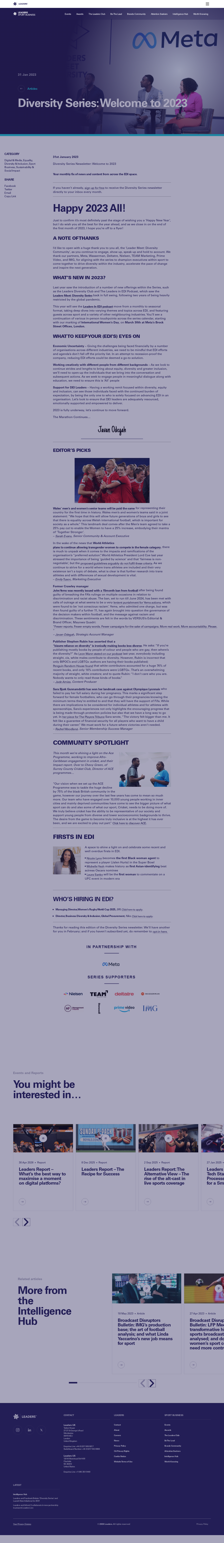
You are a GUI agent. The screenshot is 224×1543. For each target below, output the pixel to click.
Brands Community (172, 1445)
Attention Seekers (172, 1451)
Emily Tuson (63, 579)
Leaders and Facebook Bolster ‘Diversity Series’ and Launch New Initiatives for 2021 (35, 1499)
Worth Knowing (171, 1461)
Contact (117, 1424)
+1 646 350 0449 (83, 1471)
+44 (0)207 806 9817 (85, 1446)
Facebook (10, 185)
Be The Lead (169, 1440)
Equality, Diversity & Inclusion (18, 161)
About (116, 1430)
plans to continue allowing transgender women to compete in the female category (107, 547)
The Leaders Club (171, 1435)
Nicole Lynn (94, 858)
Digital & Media (13, 160)
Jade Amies (63, 682)
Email (7, 192)
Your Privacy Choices (22, 1524)
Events (167, 1424)
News (116, 1440)
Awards (167, 1430)
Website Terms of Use (123, 1461)
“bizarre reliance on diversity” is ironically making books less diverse (97, 646)
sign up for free (94, 188)
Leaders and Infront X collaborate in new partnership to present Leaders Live (35, 1506)
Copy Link (10, 196)
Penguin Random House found (73, 666)
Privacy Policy (120, 1445)
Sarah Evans (63, 536)
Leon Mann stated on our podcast (100, 654)
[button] (26, 1222)
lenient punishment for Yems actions (137, 602)
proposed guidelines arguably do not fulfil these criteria (116, 563)
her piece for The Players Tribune (83, 717)
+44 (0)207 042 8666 (91, 1449)
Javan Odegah (64, 634)
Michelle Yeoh (95, 866)
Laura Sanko (95, 875)
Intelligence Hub (171, 1456)
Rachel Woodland (66, 729)
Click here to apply (132, 909)
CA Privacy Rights (121, 1451)
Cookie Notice (120, 1456)
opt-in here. (160, 932)
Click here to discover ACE (129, 823)
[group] (43, 1167)
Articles (32, 89)
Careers (117, 1435)
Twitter (8, 189)
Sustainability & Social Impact (19, 168)
